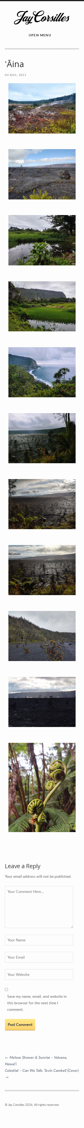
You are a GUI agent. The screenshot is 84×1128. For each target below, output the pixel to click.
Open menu (40, 35)
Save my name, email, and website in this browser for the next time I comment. (37, 1003)
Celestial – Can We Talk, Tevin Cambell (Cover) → (42, 1074)
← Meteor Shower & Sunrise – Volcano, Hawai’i (36, 1060)
